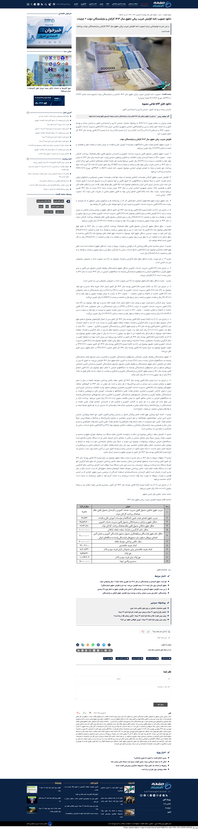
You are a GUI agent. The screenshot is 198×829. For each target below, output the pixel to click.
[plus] (148, 631)
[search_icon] (45, 4)
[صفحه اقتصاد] (162, 4)
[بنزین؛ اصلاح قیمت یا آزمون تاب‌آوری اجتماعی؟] (129, 789)
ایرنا (47, 207)
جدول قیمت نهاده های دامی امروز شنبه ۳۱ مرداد (54, 141)
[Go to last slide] (68, 32)
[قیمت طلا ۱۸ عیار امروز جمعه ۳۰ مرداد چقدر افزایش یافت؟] (32, 810)
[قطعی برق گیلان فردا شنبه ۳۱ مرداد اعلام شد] (32, 799)
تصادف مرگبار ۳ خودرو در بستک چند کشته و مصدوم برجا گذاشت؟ (48, 145)
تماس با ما (167, 803)
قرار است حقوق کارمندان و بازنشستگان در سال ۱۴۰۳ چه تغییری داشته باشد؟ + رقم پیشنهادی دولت (133, 581)
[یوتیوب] (28, 4)
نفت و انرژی (93, 4)
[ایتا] (87, 644)
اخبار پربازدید (67, 159)
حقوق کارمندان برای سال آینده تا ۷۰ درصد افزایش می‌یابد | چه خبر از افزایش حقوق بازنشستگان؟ (134, 585)
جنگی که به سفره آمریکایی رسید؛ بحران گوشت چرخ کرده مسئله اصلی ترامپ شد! (139, 761)
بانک (108, 4)
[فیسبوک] (105, 650)
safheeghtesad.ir (158, 791)
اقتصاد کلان (144, 4)
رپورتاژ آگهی (167, 799)
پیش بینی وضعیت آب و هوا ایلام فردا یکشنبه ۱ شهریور (52, 133)
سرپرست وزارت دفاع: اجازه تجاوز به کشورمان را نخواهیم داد (81, 813)
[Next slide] (29, 32)
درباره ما (168, 808)
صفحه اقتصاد (144, 824)
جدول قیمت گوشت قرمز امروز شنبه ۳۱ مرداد (55, 137)
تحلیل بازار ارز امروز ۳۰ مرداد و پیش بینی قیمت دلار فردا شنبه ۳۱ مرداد (142, 612)
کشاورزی (84, 4)
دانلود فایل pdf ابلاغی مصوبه (156, 104)
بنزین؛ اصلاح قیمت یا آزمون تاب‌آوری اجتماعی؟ (150, 758)
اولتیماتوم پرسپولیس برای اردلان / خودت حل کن (54, 116)
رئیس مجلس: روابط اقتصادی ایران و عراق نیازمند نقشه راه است (49, 185)
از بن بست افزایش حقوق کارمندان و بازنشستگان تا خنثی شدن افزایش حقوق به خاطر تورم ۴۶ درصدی (132, 589)
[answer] (90, 713)
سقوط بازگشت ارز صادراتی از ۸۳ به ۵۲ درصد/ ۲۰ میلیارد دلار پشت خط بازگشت (48, 168)
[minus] (142, 631)
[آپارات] (82, 650)
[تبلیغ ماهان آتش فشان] (49, 105)
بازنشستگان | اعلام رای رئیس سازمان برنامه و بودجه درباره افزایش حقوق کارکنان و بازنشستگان (135, 593)
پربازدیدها (58, 783)
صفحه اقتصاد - (166, 94)
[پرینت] (77, 645)
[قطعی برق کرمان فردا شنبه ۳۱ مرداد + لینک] (32, 789)
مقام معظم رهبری (58, 201)
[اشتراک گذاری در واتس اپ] (92, 644)
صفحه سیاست (49, 212)
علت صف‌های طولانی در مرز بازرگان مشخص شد (54, 181)
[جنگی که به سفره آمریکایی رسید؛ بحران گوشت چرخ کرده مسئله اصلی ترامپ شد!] (129, 799)
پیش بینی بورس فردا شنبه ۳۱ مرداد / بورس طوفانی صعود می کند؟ (143, 619)
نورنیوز (41, 207)
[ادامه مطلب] (28, 113)
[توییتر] (31, 4)
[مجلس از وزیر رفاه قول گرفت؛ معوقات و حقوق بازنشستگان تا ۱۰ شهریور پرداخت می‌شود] (49, 70)
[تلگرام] (35, 4)
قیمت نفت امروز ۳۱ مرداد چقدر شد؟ (58, 124)
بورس (102, 4)
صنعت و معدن (133, 4)
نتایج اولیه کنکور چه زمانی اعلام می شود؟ (87, 794)
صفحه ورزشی (59, 212)
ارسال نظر (160, 704)
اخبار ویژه (131, 783)
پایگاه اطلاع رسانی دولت (44, 201)
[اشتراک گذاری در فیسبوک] (98, 645)
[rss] (42, 4)
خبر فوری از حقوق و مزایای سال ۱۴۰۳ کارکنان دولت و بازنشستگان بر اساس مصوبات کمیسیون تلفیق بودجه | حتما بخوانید (122, 116)
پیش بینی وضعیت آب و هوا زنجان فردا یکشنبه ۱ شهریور (51, 149)
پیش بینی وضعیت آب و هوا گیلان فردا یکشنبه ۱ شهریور (52, 120)
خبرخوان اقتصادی (65, 13)
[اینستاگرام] (38, 4)
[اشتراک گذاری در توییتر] (109, 644)
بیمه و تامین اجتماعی (119, 4)
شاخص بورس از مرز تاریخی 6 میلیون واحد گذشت (53, 153)
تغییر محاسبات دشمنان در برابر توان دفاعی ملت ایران (148, 608)
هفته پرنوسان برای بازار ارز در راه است (154, 769)
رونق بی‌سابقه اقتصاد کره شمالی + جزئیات (56, 189)
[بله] (83, 644)
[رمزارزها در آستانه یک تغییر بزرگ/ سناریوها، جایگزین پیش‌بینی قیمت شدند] (129, 812)
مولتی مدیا (68, 51)
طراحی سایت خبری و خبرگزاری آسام (37, 824)
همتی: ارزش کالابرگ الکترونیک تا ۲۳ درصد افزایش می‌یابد (51, 162)
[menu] (54, 4)
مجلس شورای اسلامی (57, 207)
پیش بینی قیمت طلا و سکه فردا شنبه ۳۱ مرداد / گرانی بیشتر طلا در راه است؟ (140, 616)
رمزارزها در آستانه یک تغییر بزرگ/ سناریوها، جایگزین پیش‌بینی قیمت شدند (141, 765)
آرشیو (169, 812)
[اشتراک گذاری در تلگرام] (104, 645)
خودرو (76, 4)
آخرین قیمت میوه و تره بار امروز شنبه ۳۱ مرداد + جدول (52, 129)
